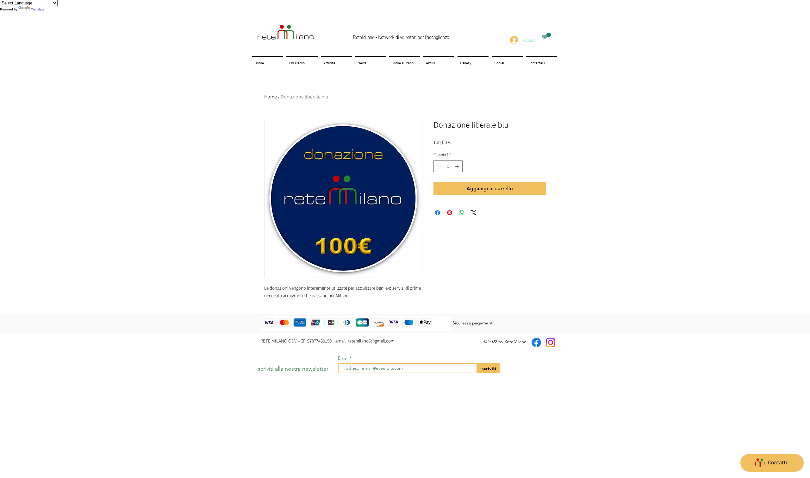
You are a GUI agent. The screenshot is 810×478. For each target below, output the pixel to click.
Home (270, 96)
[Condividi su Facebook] (437, 213)
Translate (38, 9)
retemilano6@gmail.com (371, 341)
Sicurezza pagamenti (473, 323)
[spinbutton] (448, 166)
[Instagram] (550, 342)
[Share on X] (473, 213)
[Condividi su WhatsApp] (461, 213)
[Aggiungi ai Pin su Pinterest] (449, 213)
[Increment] (458, 166)
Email (344, 358)
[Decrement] (438, 166)
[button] (546, 36)
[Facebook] (536, 342)
